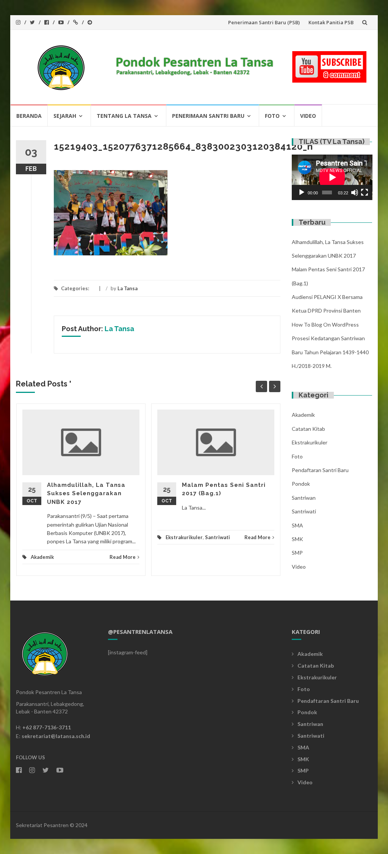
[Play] (301, 192)
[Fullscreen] (364, 192)
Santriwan (304, 497)
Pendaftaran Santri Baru (320, 470)
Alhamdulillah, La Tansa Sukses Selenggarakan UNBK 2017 (86, 493)
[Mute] (354, 192)
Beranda (29, 115)
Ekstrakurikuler (184, 537)
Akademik (42, 557)
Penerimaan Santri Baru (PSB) (264, 22)
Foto (272, 115)
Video (308, 115)
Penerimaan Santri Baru (208, 115)
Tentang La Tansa (124, 115)
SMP (297, 552)
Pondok (301, 483)
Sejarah (64, 115)
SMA (297, 525)
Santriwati (217, 537)
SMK (297, 539)
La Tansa (127, 288)
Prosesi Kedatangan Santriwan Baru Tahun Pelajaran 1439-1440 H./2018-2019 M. (330, 352)
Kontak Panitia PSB (331, 22)
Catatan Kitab (308, 428)
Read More (123, 557)
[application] (332, 177)
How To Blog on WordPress (325, 324)
